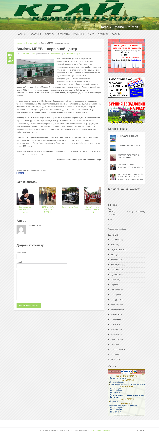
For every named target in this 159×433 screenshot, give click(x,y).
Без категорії (31, 43)
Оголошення (116, 319)
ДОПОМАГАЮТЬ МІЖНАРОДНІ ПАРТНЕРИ (48, 209)
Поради (116, 34)
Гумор (90, 34)
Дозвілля (114, 259)
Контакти (132, 27)
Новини (22, 34)
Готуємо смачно (117, 250)
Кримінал (78, 34)
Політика (103, 34)
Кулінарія (115, 294)
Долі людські (116, 264)
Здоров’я (36, 34)
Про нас (119, 27)
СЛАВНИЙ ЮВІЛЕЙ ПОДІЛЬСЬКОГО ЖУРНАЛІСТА (130, 165)
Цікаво (113, 359)
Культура (49, 34)
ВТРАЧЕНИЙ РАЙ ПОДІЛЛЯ (129, 145)
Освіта (113, 324)
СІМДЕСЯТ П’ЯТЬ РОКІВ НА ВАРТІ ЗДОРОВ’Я (129, 156)
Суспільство (116, 349)
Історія (113, 279)
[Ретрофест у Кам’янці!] (70, 195)
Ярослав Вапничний (101, 430)
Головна (106, 27)
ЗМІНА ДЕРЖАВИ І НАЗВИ (128, 136)
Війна (113, 245)
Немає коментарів (72, 53)
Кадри (113, 284)
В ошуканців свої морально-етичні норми (25, 209)
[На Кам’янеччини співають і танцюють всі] (92, 195)
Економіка (64, 34)
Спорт (113, 344)
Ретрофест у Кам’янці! (70, 207)
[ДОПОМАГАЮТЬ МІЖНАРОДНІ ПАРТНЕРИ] (47, 195)
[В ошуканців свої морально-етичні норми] (25, 195)
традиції (114, 354)
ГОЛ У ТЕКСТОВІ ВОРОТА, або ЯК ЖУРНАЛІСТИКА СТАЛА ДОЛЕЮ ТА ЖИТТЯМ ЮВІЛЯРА (130, 176)
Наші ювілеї (116, 309)
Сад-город (115, 339)
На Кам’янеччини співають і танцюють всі (92, 209)
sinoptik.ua (121, 229)
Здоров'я (114, 274)
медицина (115, 304)
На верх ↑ (141, 430)
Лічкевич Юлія (29, 53)
